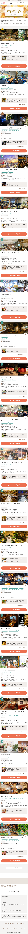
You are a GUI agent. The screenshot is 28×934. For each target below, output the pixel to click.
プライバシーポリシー (20, 923)
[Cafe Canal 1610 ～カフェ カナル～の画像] (14, 203)
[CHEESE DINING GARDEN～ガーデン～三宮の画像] (14, 830)
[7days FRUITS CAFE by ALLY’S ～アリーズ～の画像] (14, 454)
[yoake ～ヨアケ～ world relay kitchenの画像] (14, 328)
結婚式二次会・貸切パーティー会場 (7, 886)
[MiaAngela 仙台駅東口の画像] (14, 788)
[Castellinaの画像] (14, 77)
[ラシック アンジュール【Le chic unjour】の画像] (14, 245)
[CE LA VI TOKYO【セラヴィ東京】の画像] (14, 161)
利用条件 (13, 923)
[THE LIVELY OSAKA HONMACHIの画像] (14, 662)
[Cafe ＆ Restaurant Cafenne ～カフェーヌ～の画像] (14, 537)
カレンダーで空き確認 (15, 66)
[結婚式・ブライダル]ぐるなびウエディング (8, 885)
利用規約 (9, 923)
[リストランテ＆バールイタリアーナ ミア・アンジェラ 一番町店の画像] (14, 704)
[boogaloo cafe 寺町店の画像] (14, 747)
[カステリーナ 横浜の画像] (14, 579)
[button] (14, 898)
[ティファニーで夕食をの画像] (14, 620)
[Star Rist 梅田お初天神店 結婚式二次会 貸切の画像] (14, 120)
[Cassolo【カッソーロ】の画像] (14, 286)
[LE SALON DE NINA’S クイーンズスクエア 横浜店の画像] (14, 411)
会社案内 (5, 923)
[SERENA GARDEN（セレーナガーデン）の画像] (14, 496)
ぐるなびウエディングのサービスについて (10, 928)
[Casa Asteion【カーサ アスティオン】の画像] (14, 35)
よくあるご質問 (22, 928)
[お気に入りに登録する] (25, 41)
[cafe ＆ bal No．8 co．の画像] (14, 369)
